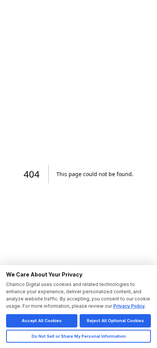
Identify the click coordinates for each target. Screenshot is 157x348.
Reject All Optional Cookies (115, 320)
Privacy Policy (129, 306)
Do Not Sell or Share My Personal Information (79, 336)
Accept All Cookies (42, 320)
